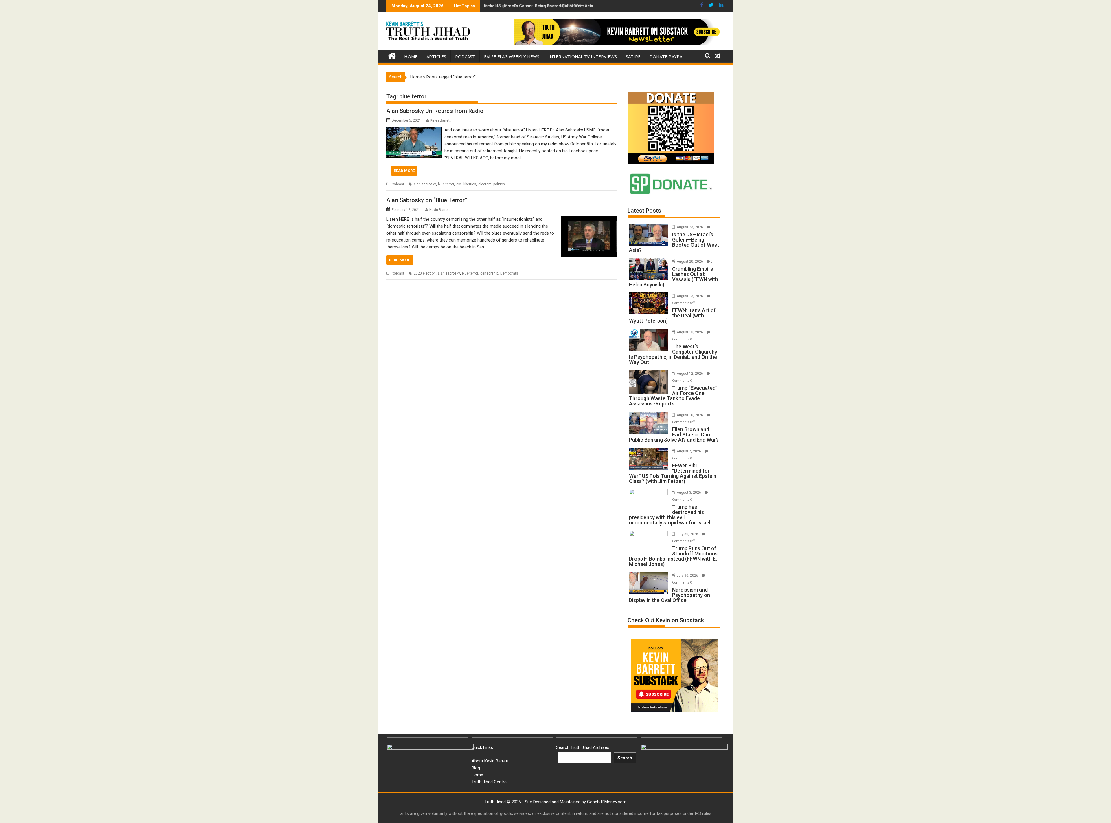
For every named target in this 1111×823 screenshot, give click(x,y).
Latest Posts (644, 210)
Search (624, 757)
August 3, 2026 (689, 493)
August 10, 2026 (690, 415)
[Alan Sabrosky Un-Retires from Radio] (414, 130)
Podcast (465, 56)
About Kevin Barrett (490, 761)
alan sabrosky (425, 184)
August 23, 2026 (690, 227)
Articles (436, 56)
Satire (633, 56)
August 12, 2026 (690, 374)
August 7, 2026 (689, 451)
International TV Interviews (582, 56)
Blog (476, 768)
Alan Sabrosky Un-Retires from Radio (434, 110)
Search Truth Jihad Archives (582, 747)
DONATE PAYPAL (667, 56)
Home (410, 56)
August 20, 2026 (690, 261)
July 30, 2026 (688, 534)
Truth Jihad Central (489, 781)
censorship (489, 273)
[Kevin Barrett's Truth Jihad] (392, 55)
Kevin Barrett (440, 120)
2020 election (425, 273)
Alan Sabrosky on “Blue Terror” (426, 200)
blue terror (446, 184)
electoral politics (491, 184)
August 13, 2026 (690, 296)
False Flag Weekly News (511, 56)
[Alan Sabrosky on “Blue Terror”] (589, 219)
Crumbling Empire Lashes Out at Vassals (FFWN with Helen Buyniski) (549, 5)
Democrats (509, 273)
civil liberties (466, 184)
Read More (404, 171)
